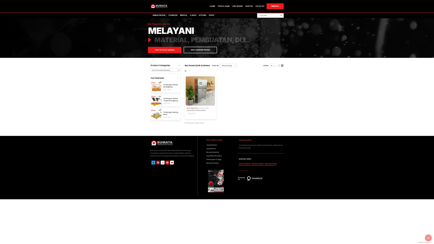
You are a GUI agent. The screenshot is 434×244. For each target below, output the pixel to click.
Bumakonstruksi (212, 163)
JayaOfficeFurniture (214, 156)
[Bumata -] (159, 6)
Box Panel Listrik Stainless (206, 108)
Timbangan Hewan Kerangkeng (170, 86)
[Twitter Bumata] (153, 162)
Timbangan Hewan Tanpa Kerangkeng (170, 99)
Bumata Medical (212, 152)
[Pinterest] (158, 162)
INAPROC (275, 6)
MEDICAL (183, 15)
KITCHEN (202, 15)
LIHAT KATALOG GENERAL (165, 50)
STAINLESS (173, 15)
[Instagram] (163, 162)
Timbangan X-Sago (214, 159)
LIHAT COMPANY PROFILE (200, 50)
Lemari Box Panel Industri (196, 110)
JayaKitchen (211, 149)
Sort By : (215, 66)
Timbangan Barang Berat (170, 113)
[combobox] (165, 70)
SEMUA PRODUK (159, 15)
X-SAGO (193, 15)
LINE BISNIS (237, 6)
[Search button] (281, 15)
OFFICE (211, 15)
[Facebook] (167, 162)
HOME (212, 6)
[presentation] (177, 77)
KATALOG (260, 6)
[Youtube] (172, 162)
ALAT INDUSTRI (192, 108)
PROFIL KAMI (224, 6)
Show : (266, 66)
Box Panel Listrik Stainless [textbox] (165, 70)
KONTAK (249, 6)
